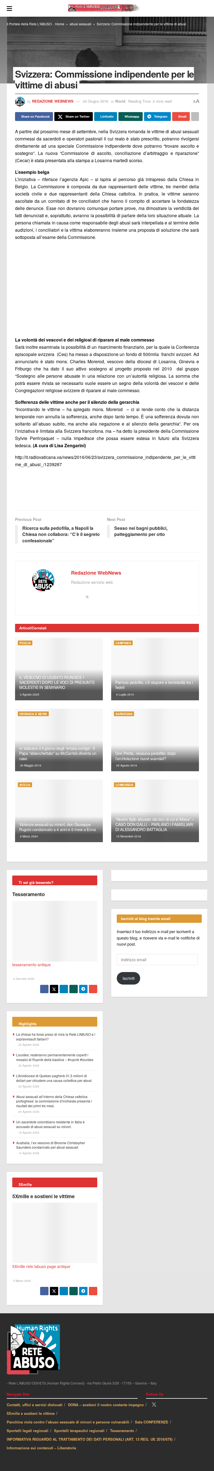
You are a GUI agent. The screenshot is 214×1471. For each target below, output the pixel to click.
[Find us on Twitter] (154, 1404)
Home (59, 23)
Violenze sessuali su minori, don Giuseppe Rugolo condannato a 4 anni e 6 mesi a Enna (57, 827)
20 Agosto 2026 (28, 1112)
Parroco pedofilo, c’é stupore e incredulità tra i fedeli (154, 684)
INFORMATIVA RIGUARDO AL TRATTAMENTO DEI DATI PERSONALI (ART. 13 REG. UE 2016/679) (89, 1439)
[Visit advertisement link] (107, 288)
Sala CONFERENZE (151, 1422)
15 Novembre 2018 (128, 836)
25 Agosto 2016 (126, 765)
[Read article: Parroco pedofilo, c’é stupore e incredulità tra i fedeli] (155, 669)
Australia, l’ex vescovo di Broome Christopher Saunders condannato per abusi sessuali (50, 1145)
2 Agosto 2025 (29, 694)
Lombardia (124, 785)
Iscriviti (129, 978)
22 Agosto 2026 (28, 1045)
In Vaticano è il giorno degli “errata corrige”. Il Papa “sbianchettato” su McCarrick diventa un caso (57, 753)
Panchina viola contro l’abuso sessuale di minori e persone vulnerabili (68, 1422)
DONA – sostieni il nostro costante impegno (106, 1404)
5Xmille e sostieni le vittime (43, 1196)
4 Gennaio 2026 (23, 979)
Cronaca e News (33, 714)
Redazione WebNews (53, 101)
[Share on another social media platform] (195, 116)
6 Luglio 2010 (124, 694)
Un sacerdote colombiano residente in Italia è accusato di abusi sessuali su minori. (50, 1124)
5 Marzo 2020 (21, 1281)
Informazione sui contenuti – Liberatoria (41, 1447)
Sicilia (25, 785)
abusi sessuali (80, 23)
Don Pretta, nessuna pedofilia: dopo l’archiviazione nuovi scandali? (145, 755)
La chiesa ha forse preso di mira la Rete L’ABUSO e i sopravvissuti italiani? (55, 1036)
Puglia (25, 643)
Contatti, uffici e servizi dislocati (34, 1404)
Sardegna (124, 714)
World (120, 101)
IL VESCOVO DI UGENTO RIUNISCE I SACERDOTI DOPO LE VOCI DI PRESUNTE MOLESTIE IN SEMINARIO (56, 682)
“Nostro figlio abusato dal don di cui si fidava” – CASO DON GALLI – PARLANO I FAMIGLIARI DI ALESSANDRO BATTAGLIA (154, 824)
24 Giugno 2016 (95, 101)
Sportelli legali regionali (27, 1430)
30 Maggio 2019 (30, 765)
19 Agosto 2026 (28, 1132)
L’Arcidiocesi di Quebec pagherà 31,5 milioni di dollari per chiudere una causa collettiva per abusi (54, 1078)
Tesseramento (28, 894)
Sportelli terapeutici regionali (79, 1430)
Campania (123, 643)
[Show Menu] (9, 8)
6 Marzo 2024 (28, 836)
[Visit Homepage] (110, 8)
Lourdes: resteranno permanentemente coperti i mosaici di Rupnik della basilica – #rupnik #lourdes (54, 1057)
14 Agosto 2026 (28, 1153)
